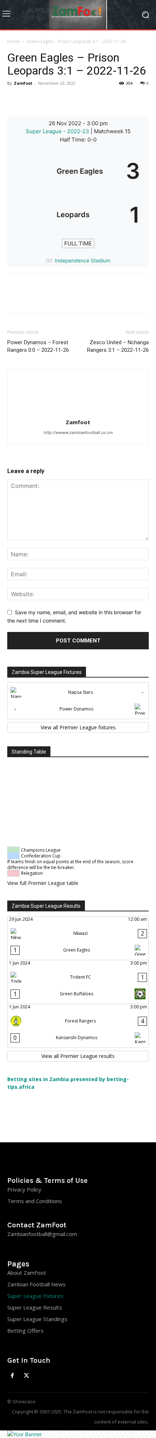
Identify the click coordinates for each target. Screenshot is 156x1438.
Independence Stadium (82, 260)
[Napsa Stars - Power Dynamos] (78, 701)
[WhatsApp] (64, 99)
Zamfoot (23, 83)
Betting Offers (25, 1330)
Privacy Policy (24, 1189)
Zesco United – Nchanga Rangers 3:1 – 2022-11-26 (118, 346)
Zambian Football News (36, 1284)
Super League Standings (37, 1319)
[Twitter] (31, 99)
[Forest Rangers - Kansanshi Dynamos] (78, 1025)
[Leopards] (78, 214)
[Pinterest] (48, 99)
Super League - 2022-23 (58, 131)
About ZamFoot (26, 1272)
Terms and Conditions (34, 1201)
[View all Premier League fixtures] (78, 727)
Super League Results (34, 1307)
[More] (81, 99)
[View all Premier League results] (78, 1056)
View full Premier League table (42, 883)
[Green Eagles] (78, 171)
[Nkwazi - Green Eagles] (78, 938)
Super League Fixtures (35, 1295)
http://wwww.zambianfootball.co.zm (78, 432)
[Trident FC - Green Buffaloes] (78, 982)
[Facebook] (14, 99)
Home (13, 41)
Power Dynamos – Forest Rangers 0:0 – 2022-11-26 (38, 346)
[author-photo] (78, 412)
